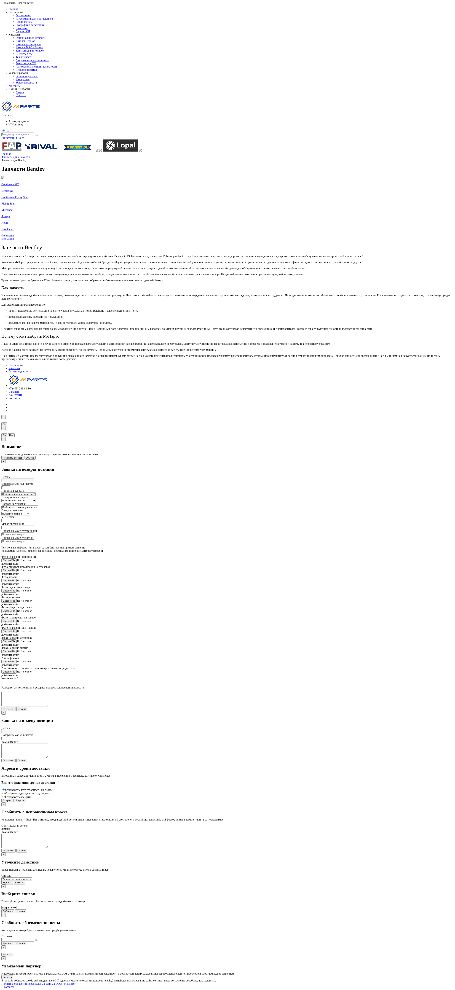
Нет (11, 435)
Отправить (8, 709)
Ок (4, 424)
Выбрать (7, 800)
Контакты (14, 85)
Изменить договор (12, 457)
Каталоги (14, 368)
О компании (16, 365)
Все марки (7, 238)
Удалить (7, 882)
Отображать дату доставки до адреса (27, 793)
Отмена (30, 457)
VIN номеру (16, 124)
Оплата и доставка (20, 371)
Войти (21, 137)
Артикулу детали (19, 121)
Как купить (15, 394)
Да (4, 435)
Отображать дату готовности (29, 789)
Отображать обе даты (18, 796)
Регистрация (9, 137)
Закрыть (20, 800)
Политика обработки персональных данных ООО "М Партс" (38, 983)
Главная (13, 8)
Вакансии (14, 391)
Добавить (8, 911)
